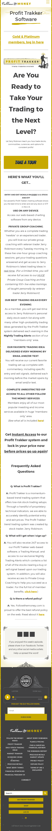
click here (31, 591)
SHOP (26, 806)
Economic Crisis (15, 757)
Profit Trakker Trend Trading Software (16, 3)
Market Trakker (14, 753)
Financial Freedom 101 (15, 775)
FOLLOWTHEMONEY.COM (32, 826)
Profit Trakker (15, 744)
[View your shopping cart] (26, 818)
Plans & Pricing (37, 742)
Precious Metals (14, 764)
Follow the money (26, 731)
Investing (14, 761)
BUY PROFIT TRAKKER (26, 800)
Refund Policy (37, 764)
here (40, 420)
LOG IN (26, 812)
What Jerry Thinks (14, 768)
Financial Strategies (14, 771)
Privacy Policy (37, 761)
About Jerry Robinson (37, 738)
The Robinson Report (37, 751)
